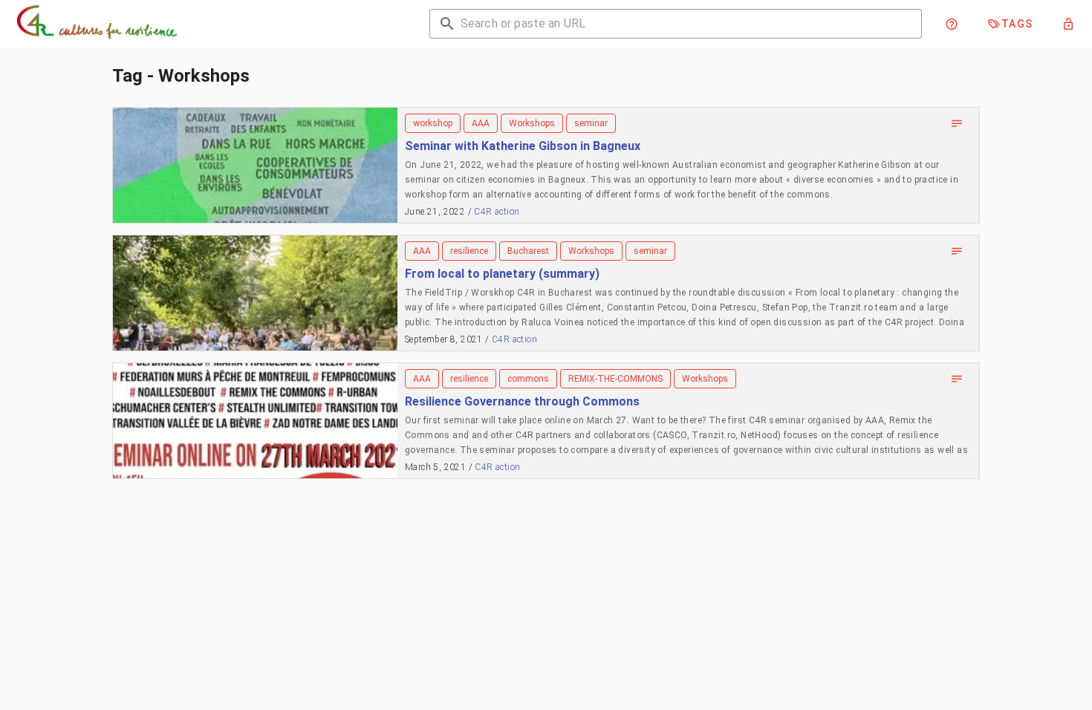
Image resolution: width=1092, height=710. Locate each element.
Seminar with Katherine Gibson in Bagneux (522, 146)
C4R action (496, 211)
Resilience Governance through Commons (522, 401)
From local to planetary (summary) (502, 274)
